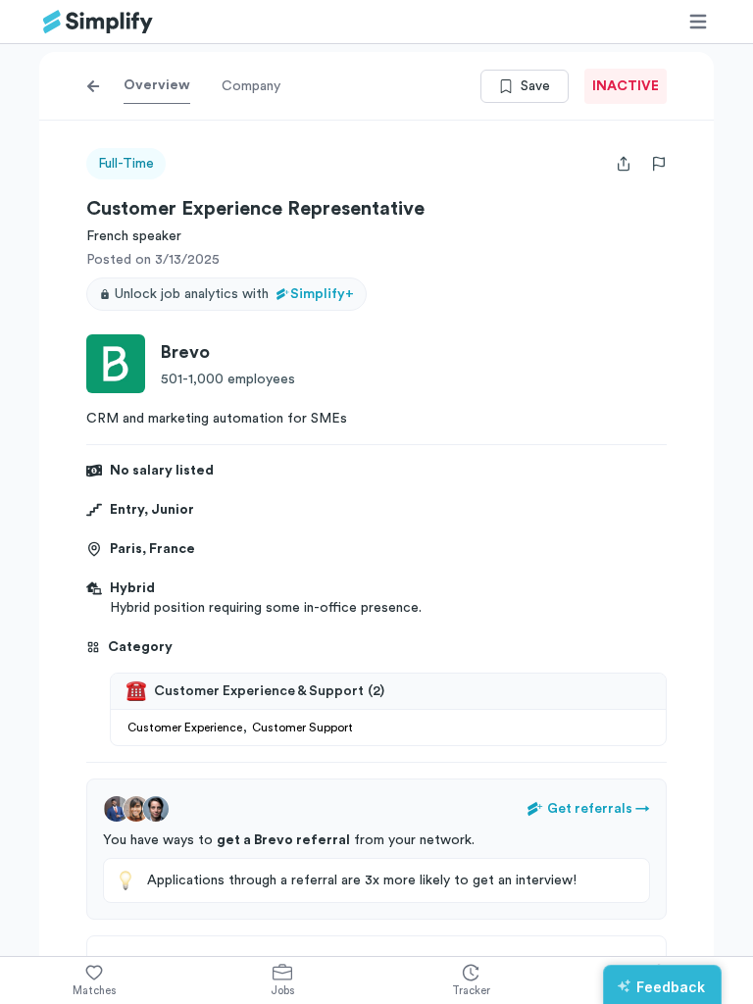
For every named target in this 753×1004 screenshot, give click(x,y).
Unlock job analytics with (234, 294)
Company (251, 86)
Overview (157, 85)
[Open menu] (698, 21)
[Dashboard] (98, 22)
